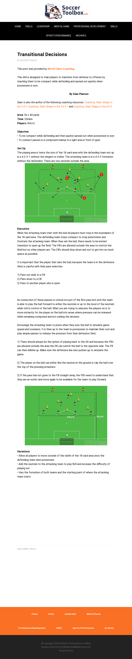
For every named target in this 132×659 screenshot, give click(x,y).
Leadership (70, 614)
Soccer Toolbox (66, 11)
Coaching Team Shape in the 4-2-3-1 (48, 106)
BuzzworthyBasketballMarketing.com (71, 647)
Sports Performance (83, 628)
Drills (33, 549)
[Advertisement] (66, 516)
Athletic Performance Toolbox (75, 643)
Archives (109, 628)
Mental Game (93, 614)
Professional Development (31, 628)
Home (35, 614)
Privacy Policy (66, 650)
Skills (59, 628)
